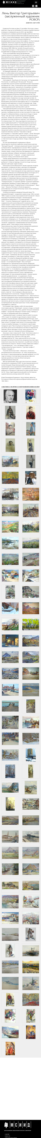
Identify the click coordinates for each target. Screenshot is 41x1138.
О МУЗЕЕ (7, 1134)
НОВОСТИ (7, 1136)
